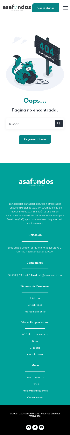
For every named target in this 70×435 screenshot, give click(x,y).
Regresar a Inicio (35, 139)
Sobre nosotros (35, 377)
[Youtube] (41, 427)
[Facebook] (28, 427)
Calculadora (35, 354)
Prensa (35, 384)
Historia (35, 298)
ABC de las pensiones (35, 334)
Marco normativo (35, 312)
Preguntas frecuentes (35, 391)
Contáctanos (45, 8)
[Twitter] (35, 427)
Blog (35, 341)
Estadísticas (35, 305)
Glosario (35, 348)
